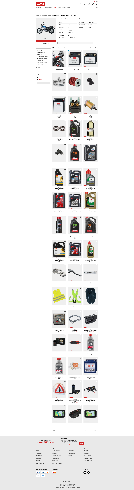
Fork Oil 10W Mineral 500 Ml (90, 188)
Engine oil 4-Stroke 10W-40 (75, 188)
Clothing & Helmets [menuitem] (39, 7)
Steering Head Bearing (59, 139)
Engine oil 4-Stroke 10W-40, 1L (59, 211)
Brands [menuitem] (59, 7)
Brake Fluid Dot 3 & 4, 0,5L (90, 353)
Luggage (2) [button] (39, 54)
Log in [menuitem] (97, 7)
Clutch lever (90, 282)
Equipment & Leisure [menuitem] (48, 7)
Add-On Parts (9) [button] (40, 64)
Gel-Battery (59, 116)
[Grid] (83, 47)
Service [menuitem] (68, 7)
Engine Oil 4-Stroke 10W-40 (59, 188)
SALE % (40, 79)
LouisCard (38, 460)
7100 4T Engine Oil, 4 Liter (90, 236)
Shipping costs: (62, 485)
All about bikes (55, 460)
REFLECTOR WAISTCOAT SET (75, 307)
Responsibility (70, 456)
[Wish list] (93, 4)
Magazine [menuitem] (64, 7)
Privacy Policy (86, 453)
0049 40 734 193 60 (46, 442)
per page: (61, 47)
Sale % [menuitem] (55, 7)
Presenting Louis (71, 450)
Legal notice (85, 450)
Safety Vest (59, 307)
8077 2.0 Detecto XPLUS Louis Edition (90, 330)
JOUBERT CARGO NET (59, 69)
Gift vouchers (38, 458)
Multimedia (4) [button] (40, 60)
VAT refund (70, 455)
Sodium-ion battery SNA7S (75, 69)
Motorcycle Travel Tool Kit (90, 400)
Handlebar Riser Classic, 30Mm (59, 93)
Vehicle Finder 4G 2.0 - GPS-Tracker (59, 353)
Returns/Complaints (40, 461)
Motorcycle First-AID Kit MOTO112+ (75, 377)
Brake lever (75, 282)
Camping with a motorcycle (57, 463)
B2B (37, 451)
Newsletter (38, 456)
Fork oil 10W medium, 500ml (59, 236)
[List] (85, 47)
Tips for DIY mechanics (56, 455)
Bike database (39, 455)
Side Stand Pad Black (90, 307)
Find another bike (45, 43)
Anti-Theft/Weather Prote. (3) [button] (42, 56)
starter (90, 116)
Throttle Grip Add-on (90, 93)
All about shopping (71, 453)
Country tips (54, 453)
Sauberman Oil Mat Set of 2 (59, 330)
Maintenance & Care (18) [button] (41, 52)
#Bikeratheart (54, 456)
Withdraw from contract (40, 463)
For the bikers (54, 461)
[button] (96, 1)
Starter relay (75, 116)
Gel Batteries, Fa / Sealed (91, 377)
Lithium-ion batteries (90, 69)
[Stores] (85, 4)
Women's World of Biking (56, 450)
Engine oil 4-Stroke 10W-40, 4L (75, 260)
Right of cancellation (87, 455)
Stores (69, 451)
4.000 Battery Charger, (75, 353)
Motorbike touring (55, 458)
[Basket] (97, 4)
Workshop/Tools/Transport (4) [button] (43, 62)
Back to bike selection (41, 12)
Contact (37, 450)
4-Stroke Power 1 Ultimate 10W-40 (90, 211)
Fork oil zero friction (90, 139)
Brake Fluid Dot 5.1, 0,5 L (59, 377)
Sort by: (88, 47)
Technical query (39, 453)
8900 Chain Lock (75, 330)
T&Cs (84, 451)
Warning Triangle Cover (59, 400)
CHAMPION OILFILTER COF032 (75, 93)
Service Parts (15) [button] (40, 50)
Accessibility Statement (87, 458)
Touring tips (54, 451)
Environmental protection (88, 460)
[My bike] (89, 4)
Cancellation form (86, 456)
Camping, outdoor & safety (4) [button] (42, 58)
